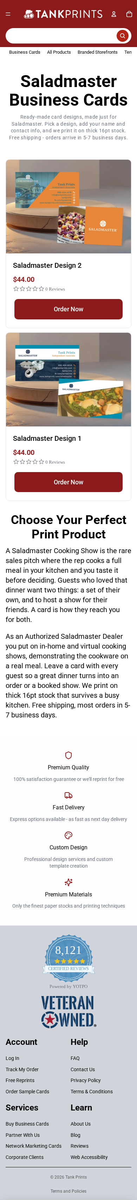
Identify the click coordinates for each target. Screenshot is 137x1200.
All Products (59, 52)
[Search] (68, 36)
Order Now (68, 309)
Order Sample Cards (27, 1091)
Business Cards (24, 52)
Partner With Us (23, 1135)
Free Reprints (20, 1080)
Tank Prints (76, 1177)
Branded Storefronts (98, 52)
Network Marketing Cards (33, 1146)
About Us (81, 1124)
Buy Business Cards (27, 1124)
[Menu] (8, 14)
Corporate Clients (25, 1157)
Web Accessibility (89, 1157)
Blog (75, 1135)
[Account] (114, 14)
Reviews (80, 1146)
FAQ (75, 1058)
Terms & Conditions (92, 1091)
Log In (12, 1058)
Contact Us (83, 1069)
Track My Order (22, 1069)
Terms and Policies (68, 1191)
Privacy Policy (86, 1080)
